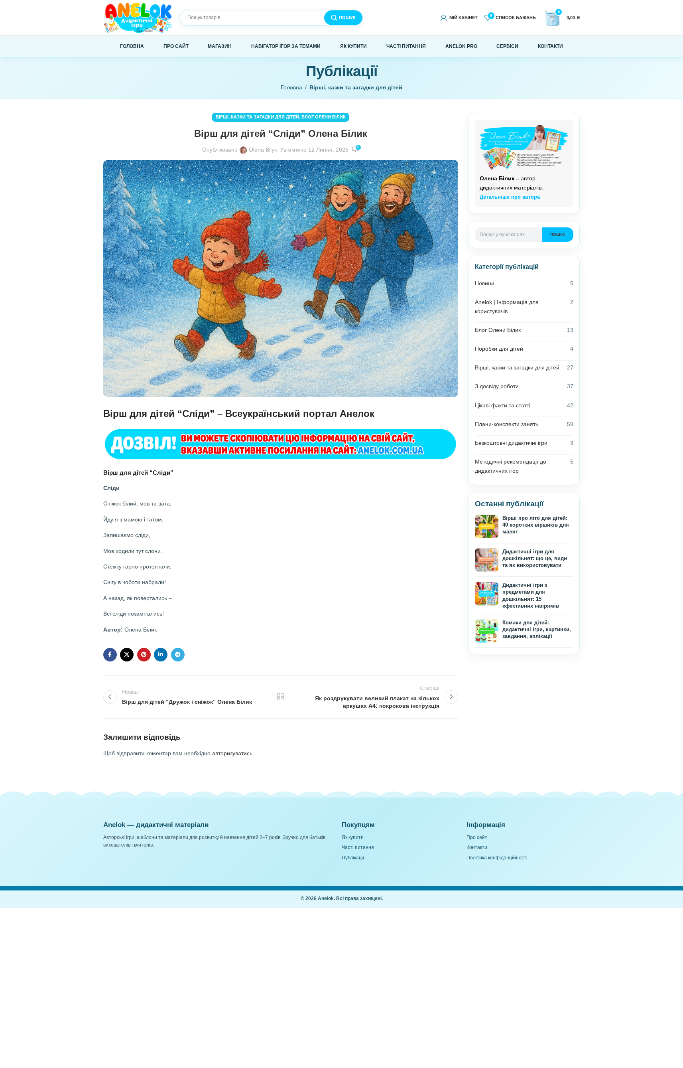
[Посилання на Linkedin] (160, 654)
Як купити (353, 837)
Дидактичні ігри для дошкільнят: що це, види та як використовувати (534, 558)
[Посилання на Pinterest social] (144, 654)
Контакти (476, 847)
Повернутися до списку (280, 697)
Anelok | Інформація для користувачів (524, 306)
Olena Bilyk (263, 150)
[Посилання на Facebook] (110, 654)
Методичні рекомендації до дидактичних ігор (524, 466)
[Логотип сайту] (138, 17)
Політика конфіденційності (497, 858)
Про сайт (476, 837)
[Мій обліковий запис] (459, 17)
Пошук (557, 234)
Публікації (353, 858)
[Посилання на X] (127, 654)
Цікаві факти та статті (524, 406)
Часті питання (358, 847)
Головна (291, 88)
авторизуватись (232, 753)
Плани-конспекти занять (524, 424)
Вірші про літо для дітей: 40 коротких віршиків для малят (535, 525)
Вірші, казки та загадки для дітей (355, 88)
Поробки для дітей (524, 349)
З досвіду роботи (524, 386)
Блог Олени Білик (323, 116)
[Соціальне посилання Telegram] (178, 654)
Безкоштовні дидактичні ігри (524, 443)
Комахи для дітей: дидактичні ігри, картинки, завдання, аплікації (536, 629)
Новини (524, 283)
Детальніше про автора (510, 197)
